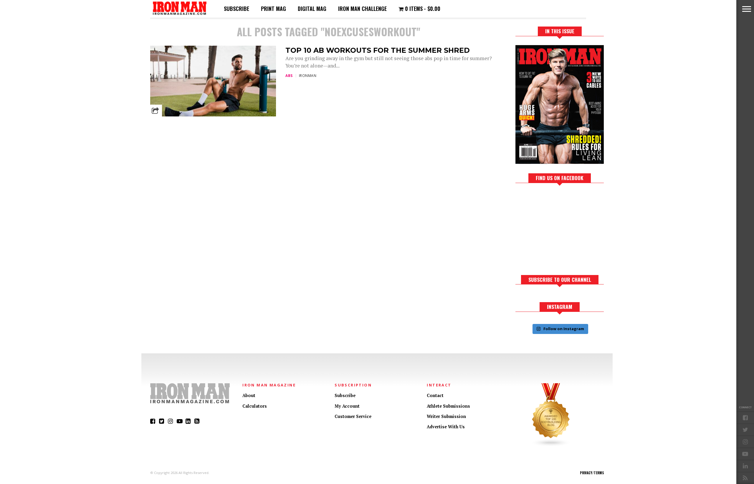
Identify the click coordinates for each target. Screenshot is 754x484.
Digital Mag (312, 8)
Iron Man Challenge (362, 8)
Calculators (254, 406)
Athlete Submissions (448, 406)
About (248, 395)
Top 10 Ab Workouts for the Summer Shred (377, 50)
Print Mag (273, 8)
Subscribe (236, 8)
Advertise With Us (446, 426)
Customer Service (353, 416)
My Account (347, 406)
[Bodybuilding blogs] (551, 445)
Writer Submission (446, 416)
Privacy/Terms (592, 472)
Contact (435, 395)
